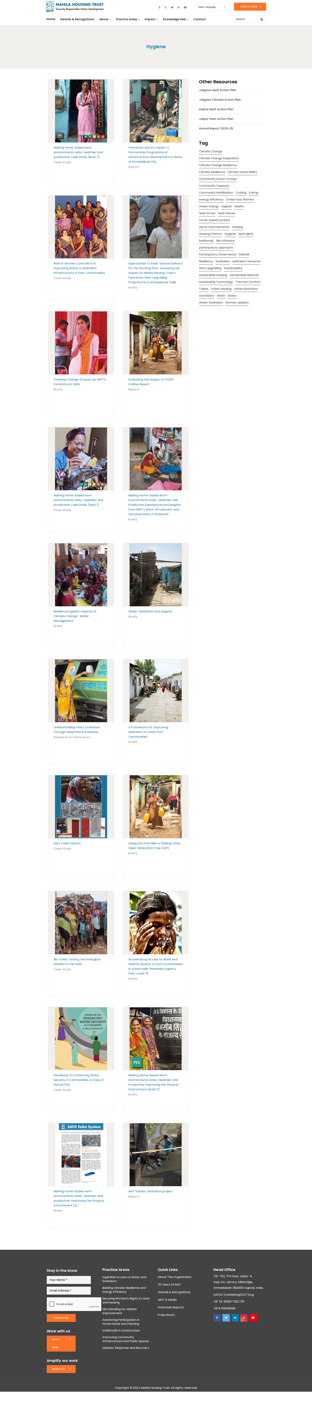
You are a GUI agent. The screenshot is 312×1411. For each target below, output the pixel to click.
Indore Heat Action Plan (216, 109)
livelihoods (206, 241)
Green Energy (209, 206)
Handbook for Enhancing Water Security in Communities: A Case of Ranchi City (79, 1080)
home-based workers (214, 220)
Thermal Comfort (248, 282)
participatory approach (216, 247)
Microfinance (225, 241)
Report (133, 167)
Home (50, 19)
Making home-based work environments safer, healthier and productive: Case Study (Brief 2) (78, 152)
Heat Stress (207, 213)
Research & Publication (72, 737)
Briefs (132, 287)
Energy (254, 193)
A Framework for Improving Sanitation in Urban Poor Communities (148, 732)
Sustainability (233, 268)
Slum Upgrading (210, 268)
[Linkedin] (235, 1318)
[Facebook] (217, 1318)
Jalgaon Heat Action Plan (217, 90)
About (103, 19)
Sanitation (223, 261)
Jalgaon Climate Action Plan (220, 100)
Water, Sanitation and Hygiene (150, 611)
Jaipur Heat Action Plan (216, 119)
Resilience (206, 261)
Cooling (241, 193)
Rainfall (244, 254)
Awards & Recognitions (77, 19)
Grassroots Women (240, 199)
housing (237, 227)
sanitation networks (246, 261)
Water (232, 296)
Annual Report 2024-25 (216, 128)
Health (239, 206)
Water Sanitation (211, 302)
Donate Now (249, 6)
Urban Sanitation (246, 289)
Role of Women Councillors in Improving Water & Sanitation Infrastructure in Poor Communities (79, 268)
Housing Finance (210, 234)
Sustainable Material (244, 275)
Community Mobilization (216, 193)
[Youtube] (253, 1318)
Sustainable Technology (216, 282)
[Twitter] (226, 1318)
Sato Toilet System (67, 843)
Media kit (58, 1369)
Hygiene (230, 234)
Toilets (203, 289)
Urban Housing (221, 289)
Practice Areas (126, 19)
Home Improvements (214, 227)
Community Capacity (214, 186)
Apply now (56, 1343)
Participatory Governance (217, 254)
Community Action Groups (218, 179)
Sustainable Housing (213, 275)
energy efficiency (211, 199)
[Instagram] (244, 1318)
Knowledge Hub (174, 19)
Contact (199, 19)
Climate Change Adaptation (219, 158)
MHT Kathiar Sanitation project (150, 1191)
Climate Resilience (212, 172)
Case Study (62, 162)
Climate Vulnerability (242, 172)
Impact (150, 19)
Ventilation (206, 296)
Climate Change (210, 151)
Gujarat (226, 206)
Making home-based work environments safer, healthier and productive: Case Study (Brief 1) (78, 500)
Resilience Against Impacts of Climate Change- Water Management (75, 616)
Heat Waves (226, 213)
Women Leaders (237, 302)
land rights (245, 234)
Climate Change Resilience (218, 165)
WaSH (221, 296)
